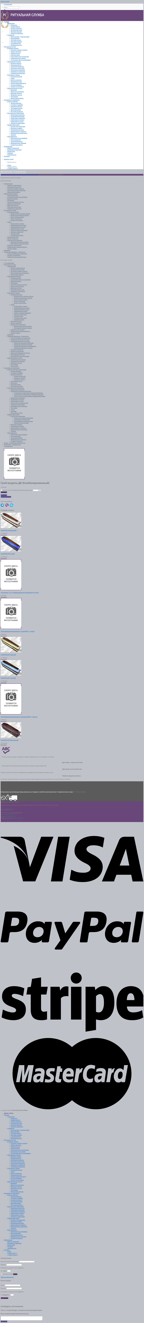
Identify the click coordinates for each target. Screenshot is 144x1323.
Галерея (13, 135)
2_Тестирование (9, 263)
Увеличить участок (16, 95)
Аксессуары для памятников (19, 403)
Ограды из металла (20, 376)
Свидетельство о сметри (18, 58)
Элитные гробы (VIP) (17, 232)
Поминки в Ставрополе (18, 71)
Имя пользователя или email (10, 1261)
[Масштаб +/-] (3, 1301)
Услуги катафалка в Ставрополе (17, 253)
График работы (15, 26)
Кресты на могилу (16, 80)
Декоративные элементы (18, 131)
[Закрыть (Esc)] (1, 1301)
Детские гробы (15, 233)
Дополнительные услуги (14, 88)
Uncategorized (8, 446)
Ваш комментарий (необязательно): (15, 1314)
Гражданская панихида (18, 73)
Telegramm (7, 808)
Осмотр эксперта (16, 51)
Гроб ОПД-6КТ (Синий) (8, 554)
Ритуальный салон (16, 30)
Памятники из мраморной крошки (21, 391)
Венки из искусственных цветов (20, 213)
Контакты (7, 156)
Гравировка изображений (22, 419)
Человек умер (8, 183)
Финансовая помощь (17, 98)
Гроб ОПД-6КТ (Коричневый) (9, 740)
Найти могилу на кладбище (19, 138)
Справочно (10, 35)
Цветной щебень (16, 110)
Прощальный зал (16, 65)
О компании (11, 23)
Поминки (10, 153)
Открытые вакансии (17, 33)
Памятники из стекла (17, 121)
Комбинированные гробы (30, 174)
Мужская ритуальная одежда (19, 242)
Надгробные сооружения (12, 100)
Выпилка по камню (16, 128)
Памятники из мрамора (18, 118)
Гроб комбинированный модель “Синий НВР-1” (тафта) (17, 631)
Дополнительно (12, 136)
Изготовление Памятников (15, 113)
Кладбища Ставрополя (14, 149)
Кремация (14, 90)
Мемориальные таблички (18, 143)
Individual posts (11, 154)
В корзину (3, 492)
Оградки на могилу (16, 106)
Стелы (13, 409)
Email (3, 1285)
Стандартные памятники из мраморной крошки (28, 393)
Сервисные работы (17, 145)
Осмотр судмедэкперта (14, 185)
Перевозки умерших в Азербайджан (25, 346)
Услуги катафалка (16, 85)
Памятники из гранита (17, 120)
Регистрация (4, 1298)
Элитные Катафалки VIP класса (20, 353)
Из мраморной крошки (17, 116)
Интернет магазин (16, 31)
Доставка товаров (16, 41)
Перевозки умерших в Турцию (23, 348)
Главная (6, 22)
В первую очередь (12, 48)
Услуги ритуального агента (15, 202)
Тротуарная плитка (16, 108)
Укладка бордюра (16, 103)
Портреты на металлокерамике (23, 418)
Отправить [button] (4, 1321)
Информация (8, 146)
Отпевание (10, 200)
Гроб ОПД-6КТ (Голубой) (8, 678)
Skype (12, 808)
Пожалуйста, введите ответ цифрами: (12, 1268)
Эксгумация (14, 96)
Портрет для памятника (18, 126)
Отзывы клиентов (16, 28)
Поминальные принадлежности (17, 247)
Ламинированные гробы (18, 227)
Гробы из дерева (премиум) (19, 230)
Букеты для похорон (17, 220)
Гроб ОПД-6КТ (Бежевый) (8, 530)
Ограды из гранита (19, 378)
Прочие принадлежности (18, 83)
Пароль (3, 1264)
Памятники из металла (17, 115)
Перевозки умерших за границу (20, 341)
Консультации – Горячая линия (20, 36)
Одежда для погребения (14, 240)
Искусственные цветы (17, 217)
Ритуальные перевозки (18, 70)
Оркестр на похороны (17, 91)
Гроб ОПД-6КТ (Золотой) (8, 654)
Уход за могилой (16, 140)
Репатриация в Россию (18, 354)
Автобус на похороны (17, 86)
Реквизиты (14, 25)
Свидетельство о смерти (18, 359)
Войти (15, 1274)
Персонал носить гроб (17, 68)
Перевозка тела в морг (14, 187)
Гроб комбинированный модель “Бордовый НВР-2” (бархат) (19, 717)
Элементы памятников (18, 123)
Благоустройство (12, 101)
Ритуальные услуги (10, 46)
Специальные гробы (17, 235)
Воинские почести (16, 93)
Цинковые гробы (19, 319)
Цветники (13, 411)
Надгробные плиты (16, 413)
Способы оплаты (16, 40)
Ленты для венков (16, 218)
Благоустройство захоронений (16, 369)
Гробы (13, 78)
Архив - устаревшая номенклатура (14, 443)
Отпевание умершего (17, 66)
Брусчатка (14, 383)
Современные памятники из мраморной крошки (28, 394)
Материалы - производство (12, 444)
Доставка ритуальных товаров (20, 356)
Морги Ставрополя (13, 148)
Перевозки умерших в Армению (24, 343)
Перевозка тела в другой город (16, 257)
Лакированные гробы (17, 228)
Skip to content (5, 1)
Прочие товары (12, 248)
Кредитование (15, 38)
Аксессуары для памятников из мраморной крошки (29, 396)
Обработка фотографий (21, 423)
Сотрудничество (16, 43)
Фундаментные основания (19, 406)
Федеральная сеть (16, 45)
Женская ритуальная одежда (19, 243)
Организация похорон (14, 61)
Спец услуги (14, 366)
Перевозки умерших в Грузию (23, 344)
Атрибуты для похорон (14, 245)
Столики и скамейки (17, 105)
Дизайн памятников (13, 125)
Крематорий (11, 151)
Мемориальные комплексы (19, 133)
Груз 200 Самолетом (17, 349)
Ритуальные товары (13, 75)
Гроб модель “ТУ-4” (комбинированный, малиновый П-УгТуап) (20, 592)
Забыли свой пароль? (7, 1277)
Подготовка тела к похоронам (20, 56)
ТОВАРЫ (15, 174)
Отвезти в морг (15, 55)
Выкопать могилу (16, 63)
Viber (2, 808)
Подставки (14, 408)
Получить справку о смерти (19, 50)
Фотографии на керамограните (23, 421)
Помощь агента (15, 53)
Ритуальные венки (16, 76)
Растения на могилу (17, 111)
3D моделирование (16, 141)
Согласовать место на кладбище (21, 60)
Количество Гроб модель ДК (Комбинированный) (17, 490)
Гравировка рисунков (17, 130)
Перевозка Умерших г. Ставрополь (14, 252)
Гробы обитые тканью (17, 223)
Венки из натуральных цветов (20, 215)
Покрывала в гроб (16, 81)
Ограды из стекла (19, 379)
